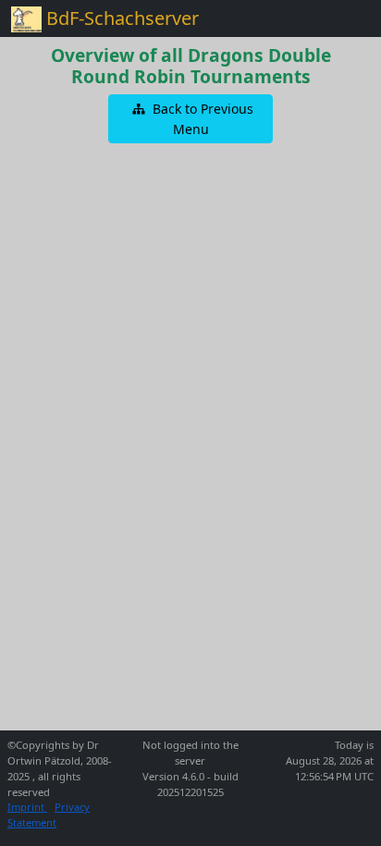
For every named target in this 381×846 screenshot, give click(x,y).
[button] (190, 118)
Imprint (27, 807)
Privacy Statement (48, 814)
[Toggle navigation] (344, 18)
